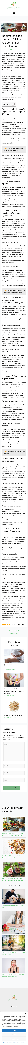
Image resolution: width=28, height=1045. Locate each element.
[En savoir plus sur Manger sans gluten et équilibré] (14, 706)
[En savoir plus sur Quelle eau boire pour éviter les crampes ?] (14, 655)
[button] (25, 1013)
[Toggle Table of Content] (12, 104)
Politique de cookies (7, 1042)
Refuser (14, 1034)
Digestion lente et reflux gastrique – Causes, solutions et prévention (14, 691)
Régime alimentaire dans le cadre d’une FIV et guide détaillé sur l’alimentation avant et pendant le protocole (13, 930)
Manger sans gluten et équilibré (13, 715)
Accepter (14, 1030)
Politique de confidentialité (18, 1042)
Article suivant (14, 633)
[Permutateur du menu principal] (14, 13)
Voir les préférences (14, 1039)
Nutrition (4, 50)
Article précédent (14, 630)
